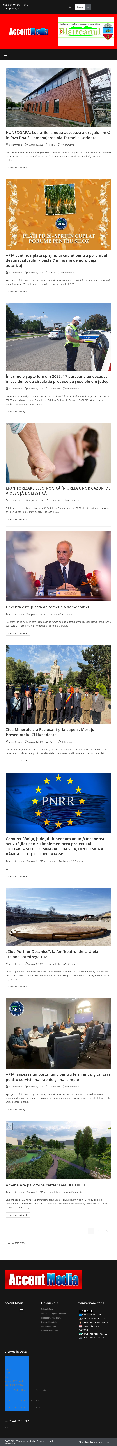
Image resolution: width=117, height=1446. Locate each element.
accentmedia (15, 144)
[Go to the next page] (107, 1231)
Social (52, 144)
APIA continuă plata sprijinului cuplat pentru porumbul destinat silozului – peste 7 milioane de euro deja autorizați (56, 260)
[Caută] (88, 7)
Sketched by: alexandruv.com (95, 1442)
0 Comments (67, 144)
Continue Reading (19, 167)
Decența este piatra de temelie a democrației (47, 606)
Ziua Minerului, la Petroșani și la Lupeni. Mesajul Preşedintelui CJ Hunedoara (51, 732)
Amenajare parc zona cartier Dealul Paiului (45, 1185)
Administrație (56, 1192)
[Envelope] (70, 7)
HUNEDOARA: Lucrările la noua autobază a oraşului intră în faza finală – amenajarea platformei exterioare (58, 135)
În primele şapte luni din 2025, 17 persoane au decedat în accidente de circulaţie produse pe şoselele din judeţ (57, 379)
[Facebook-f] (64, 7)
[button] (61, 31)
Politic (52, 614)
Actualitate (54, 388)
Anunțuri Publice (58, 861)
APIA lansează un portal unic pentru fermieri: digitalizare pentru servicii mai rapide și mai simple (58, 1077)
